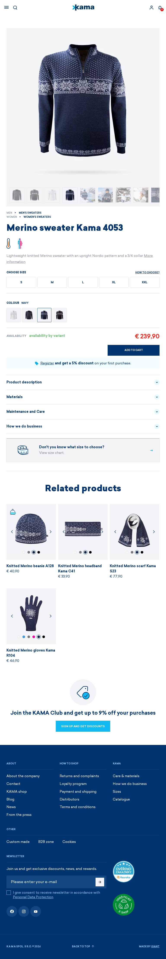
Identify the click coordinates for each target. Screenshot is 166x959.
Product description (24, 382)
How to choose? (147, 272)
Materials (14, 397)
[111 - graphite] (29, 315)
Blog (10, 799)
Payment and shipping (78, 791)
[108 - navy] (44, 315)
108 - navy (33, 552)
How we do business (24, 426)
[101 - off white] (13, 315)
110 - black (38, 552)
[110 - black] (60, 315)
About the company (23, 776)
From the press (19, 815)
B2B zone (46, 842)
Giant (155, 946)
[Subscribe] (100, 882)
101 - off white (23, 552)
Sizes (117, 791)
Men (9, 212)
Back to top (81, 946)
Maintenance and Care (25, 412)
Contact (13, 784)
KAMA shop (16, 791)
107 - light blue (23, 637)
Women (11, 217)
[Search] (15, 7)
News (11, 807)
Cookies (69, 842)
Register (47, 363)
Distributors (69, 799)
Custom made (18, 842)
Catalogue (121, 799)
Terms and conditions (78, 807)
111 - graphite (28, 552)
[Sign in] (151, 7)
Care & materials (126, 776)
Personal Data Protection (33, 897)
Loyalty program (73, 784)
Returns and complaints (79, 776)
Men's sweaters (30, 212)
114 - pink (33, 637)
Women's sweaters (37, 217)
